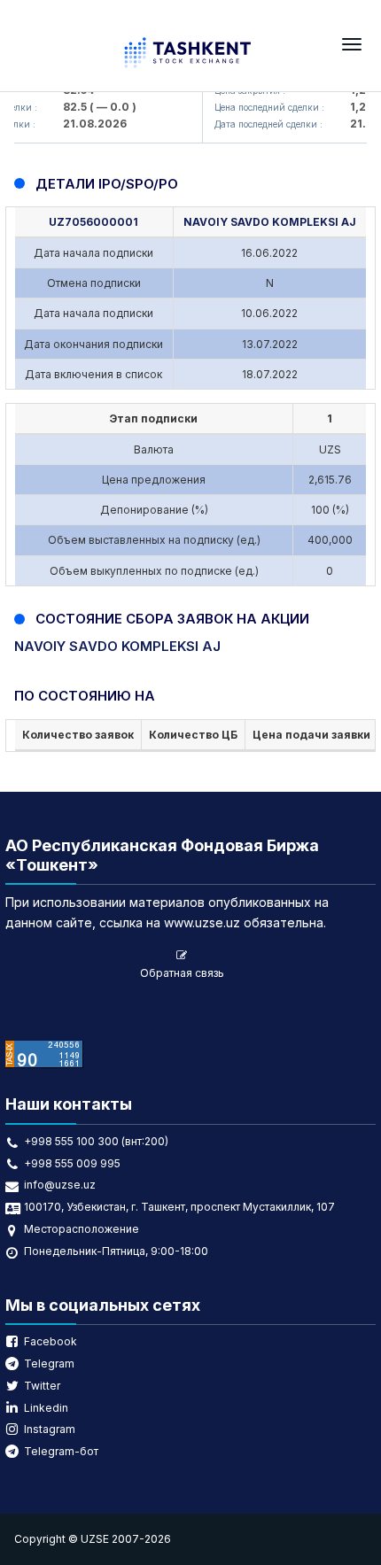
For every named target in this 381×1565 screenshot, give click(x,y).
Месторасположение (81, 1229)
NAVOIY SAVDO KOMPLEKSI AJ (269, 222)
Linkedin (46, 1407)
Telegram (49, 1363)
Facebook (50, 1341)
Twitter (42, 1385)
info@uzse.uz (60, 1184)
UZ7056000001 (93, 222)
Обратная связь (182, 973)
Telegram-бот (61, 1451)
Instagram (49, 1429)
